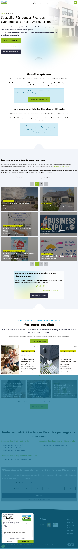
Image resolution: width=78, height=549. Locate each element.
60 (37, 489)
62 (48, 489)
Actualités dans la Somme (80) (14, 450)
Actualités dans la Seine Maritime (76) (17, 459)
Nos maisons (69, 519)
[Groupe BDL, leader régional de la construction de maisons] (71, 545)
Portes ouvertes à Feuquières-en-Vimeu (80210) (16, 204)
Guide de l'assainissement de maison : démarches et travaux (38, 386)
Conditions (48, 499)
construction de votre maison (60, 166)
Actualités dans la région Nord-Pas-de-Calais (57, 441)
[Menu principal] (75, 2)
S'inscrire (39, 495)
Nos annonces (11, 46)
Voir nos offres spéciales (11, 52)
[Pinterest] (44, 286)
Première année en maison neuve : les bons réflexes (27, 361)
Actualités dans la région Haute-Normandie (19, 455)
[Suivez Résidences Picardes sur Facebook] (33, 286)
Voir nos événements (11, 40)
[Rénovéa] (48, 524)
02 (26, 489)
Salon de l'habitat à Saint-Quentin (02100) (56, 256)
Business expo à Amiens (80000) (53, 231)
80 (70, 489)
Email (18, 483)
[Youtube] (40, 286)
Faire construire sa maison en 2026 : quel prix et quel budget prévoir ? (12, 386)
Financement (69, 530)
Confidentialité (42, 499)
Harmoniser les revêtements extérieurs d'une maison (68, 361)
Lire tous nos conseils (39, 406)
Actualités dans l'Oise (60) (12, 448)
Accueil (3, 13)
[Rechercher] (46, 2)
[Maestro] (55, 524)
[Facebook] (45, 545)
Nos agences (69, 533)
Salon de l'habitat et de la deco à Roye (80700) (17, 229)
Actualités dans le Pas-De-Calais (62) (54, 445)
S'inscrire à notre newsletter (39, 99)
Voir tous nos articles (39, 341)
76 (59, 489)
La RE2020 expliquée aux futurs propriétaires (63, 386)
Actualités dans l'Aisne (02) (13, 445)
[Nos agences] (40, 2)
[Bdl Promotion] (42, 524)
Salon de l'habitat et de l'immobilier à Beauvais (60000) (20, 254)
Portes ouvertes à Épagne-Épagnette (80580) (57, 206)
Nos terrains (69, 522)
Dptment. (17, 489)
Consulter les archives (39, 295)
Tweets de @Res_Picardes (50, 291)
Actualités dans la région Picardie (15, 441)
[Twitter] (36, 286)
